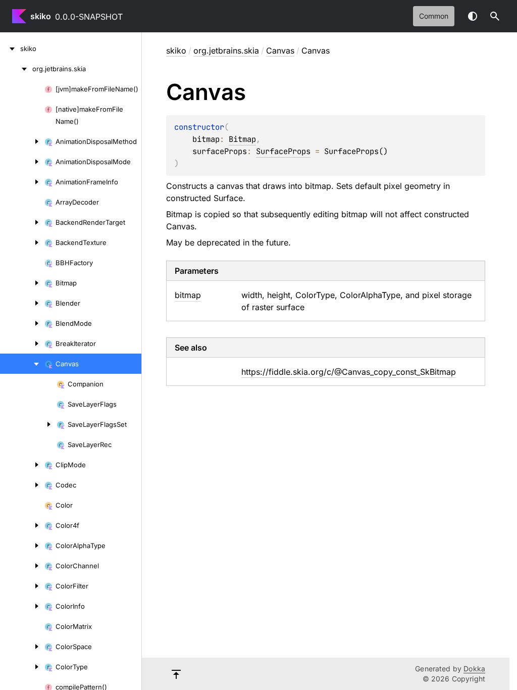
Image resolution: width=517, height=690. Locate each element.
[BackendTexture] (22, 242)
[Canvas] (22, 364)
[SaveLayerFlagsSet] (28, 424)
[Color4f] (22, 525)
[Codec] (22, 485)
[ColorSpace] (22, 646)
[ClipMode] (22, 465)
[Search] (495, 16)
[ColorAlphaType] (22, 545)
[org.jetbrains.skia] (16, 69)
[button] (495, 16)
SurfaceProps (283, 151)
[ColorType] (22, 667)
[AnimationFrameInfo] (22, 182)
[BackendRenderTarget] (22, 222)
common (433, 16)
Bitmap (242, 139)
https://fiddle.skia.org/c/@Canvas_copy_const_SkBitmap (348, 372)
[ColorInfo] (22, 606)
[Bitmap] (22, 283)
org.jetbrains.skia (226, 50)
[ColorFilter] (22, 586)
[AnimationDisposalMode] (22, 162)
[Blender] (22, 303)
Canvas (280, 50)
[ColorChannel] (22, 566)
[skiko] (10, 48)
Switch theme (472, 16)
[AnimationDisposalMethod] (22, 141)
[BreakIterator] (22, 343)
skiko (40, 16)
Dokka (474, 668)
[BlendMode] (22, 323)
